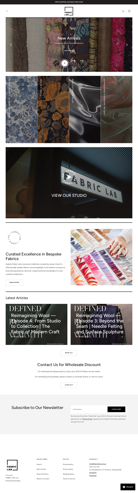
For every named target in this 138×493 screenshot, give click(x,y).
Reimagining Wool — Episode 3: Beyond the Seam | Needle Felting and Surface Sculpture (99, 324)
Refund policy (68, 464)
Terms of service (69, 479)
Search (39, 464)
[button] (7, 11)
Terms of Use (87, 419)
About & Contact (43, 479)
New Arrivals (41, 469)
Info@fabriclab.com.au (97, 464)
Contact (69, 385)
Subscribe (116, 409)
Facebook (92, 476)
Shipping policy (68, 474)
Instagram (92, 473)
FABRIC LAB (10, 478)
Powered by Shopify (13, 481)
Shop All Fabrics (43, 474)
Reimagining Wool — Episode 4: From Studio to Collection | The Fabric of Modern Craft (36, 324)
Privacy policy (68, 469)
